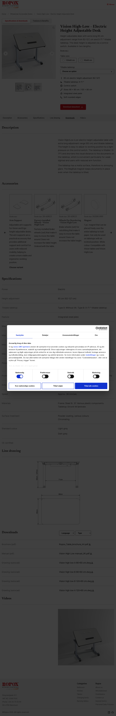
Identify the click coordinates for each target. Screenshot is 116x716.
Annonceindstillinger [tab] (70, 335)
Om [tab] (96, 335)
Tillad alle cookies (91, 386)
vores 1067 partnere (21, 347)
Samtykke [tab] (20, 335)
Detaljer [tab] (45, 335)
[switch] (45, 376)
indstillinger (91, 355)
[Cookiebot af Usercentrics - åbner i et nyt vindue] (97, 328)
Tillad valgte (58, 386)
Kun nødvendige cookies (25, 386)
